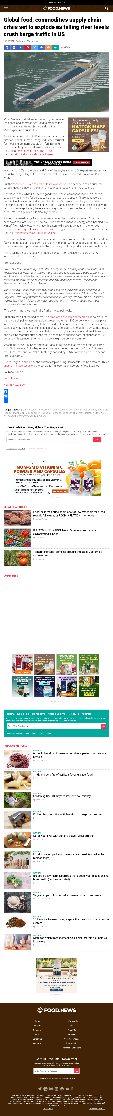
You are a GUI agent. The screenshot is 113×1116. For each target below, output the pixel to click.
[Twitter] (56, 396)
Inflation (20, 412)
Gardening (37, 1039)
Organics (37, 1043)
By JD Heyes (21, 41)
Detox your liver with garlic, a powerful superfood (63, 835)
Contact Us (71, 1034)
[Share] (56, 400)
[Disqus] (56, 613)
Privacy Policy (72, 1043)
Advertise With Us (71, 1039)
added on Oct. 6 (35, 232)
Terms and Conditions (71, 1048)
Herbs (37, 1034)
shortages (60, 412)
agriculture (24, 409)
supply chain (72, 412)
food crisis (102, 409)
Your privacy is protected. (15, 449)
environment (75, 409)
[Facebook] (56, 391)
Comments (33, 41)
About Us (72, 1030)
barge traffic (37, 409)
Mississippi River (33, 412)
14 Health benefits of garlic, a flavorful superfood (63, 774)
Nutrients (37, 1030)
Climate (48, 409)
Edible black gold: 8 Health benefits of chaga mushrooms (67, 814)
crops (65, 409)
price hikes (48, 412)
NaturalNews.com (14, 384)
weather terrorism (19, 415)
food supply (9, 412)
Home (37, 1021)
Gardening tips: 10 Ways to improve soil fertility (62, 796)
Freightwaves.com (15, 378)
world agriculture (37, 415)
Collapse (57, 409)
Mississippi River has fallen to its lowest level (40, 184)
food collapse (89, 409)
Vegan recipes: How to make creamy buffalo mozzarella (67, 895)
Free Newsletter (72, 1021)
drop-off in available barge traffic (70, 317)
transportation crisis (89, 412)
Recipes (37, 1025)
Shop (71, 1025)
